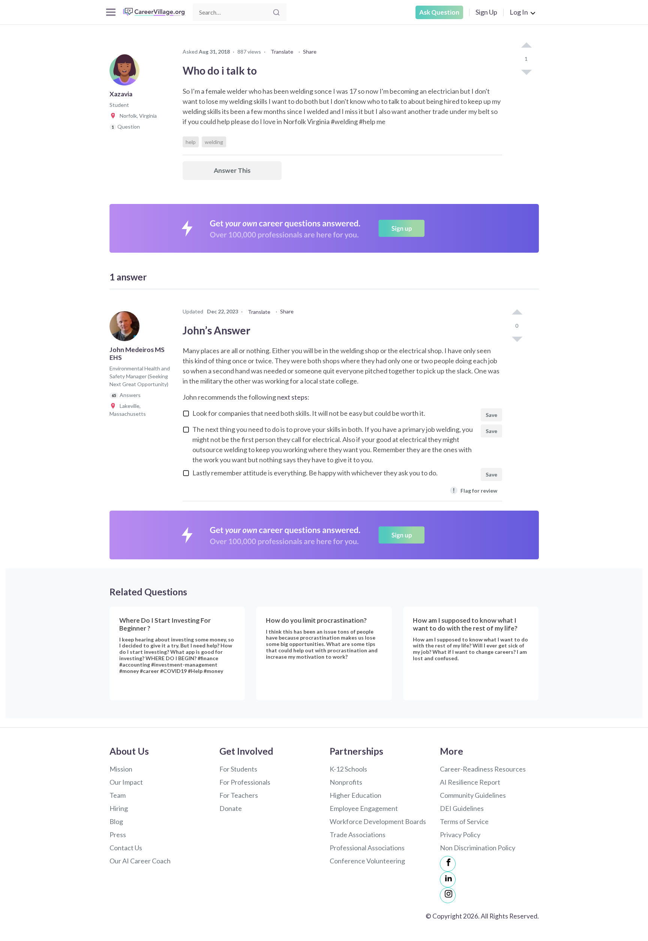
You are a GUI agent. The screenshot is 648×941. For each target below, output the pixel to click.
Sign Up (486, 12)
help (191, 142)
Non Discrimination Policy (477, 848)
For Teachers (238, 795)
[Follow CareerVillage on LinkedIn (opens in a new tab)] (448, 879)
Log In (519, 12)
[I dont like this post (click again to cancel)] (526, 72)
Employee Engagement (364, 808)
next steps (292, 397)
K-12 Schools (348, 769)
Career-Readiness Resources (483, 769)
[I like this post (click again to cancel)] (526, 46)
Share (309, 51)
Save (491, 415)
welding (214, 142)
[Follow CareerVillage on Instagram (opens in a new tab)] (448, 895)
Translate (282, 51)
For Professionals (244, 782)
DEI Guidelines (462, 808)
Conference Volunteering (367, 861)
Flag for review (475, 490)
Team (118, 795)
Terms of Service (464, 821)
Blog (116, 821)
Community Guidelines (473, 795)
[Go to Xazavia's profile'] (126, 72)
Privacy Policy (460, 834)
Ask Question (439, 12)
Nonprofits (346, 782)
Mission (121, 769)
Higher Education (355, 795)
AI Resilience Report (470, 782)
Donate (230, 808)
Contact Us (126, 848)
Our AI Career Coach (140, 861)
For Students (238, 769)
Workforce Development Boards (378, 821)
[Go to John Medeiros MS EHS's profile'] (126, 328)
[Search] (276, 12)
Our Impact (126, 782)
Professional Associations (367, 848)
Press (118, 834)
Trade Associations (358, 834)
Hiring (119, 808)
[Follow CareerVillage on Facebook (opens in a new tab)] (448, 864)
